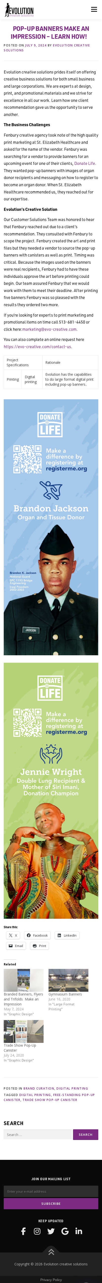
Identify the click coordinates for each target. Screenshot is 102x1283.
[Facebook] (23, 1231)
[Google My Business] (65, 1231)
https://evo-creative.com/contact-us (37, 346)
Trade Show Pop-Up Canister (50, 1100)
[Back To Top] (51, 1252)
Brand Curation (39, 1088)
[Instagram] (37, 1231)
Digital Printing (72, 1088)
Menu (94, 9)
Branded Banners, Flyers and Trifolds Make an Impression (23, 999)
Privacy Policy (51, 1280)
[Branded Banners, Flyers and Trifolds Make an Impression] (24, 980)
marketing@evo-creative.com (49, 329)
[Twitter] (51, 1231)
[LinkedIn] (78, 1231)
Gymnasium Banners (65, 994)
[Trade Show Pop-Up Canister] (24, 1031)
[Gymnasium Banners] (68, 980)
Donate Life (84, 163)
